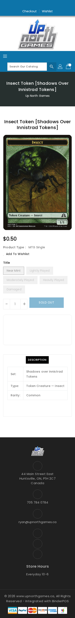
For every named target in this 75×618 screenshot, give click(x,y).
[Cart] (69, 66)
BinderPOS (60, 601)
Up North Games (37, 96)
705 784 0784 (37, 502)
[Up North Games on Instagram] (37, 5)
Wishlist (47, 11)
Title (6, 263)
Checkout (29, 11)
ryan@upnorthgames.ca (38, 522)
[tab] (37, 360)
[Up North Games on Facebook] (29, 5)
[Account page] (60, 66)
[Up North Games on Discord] (45, 5)
